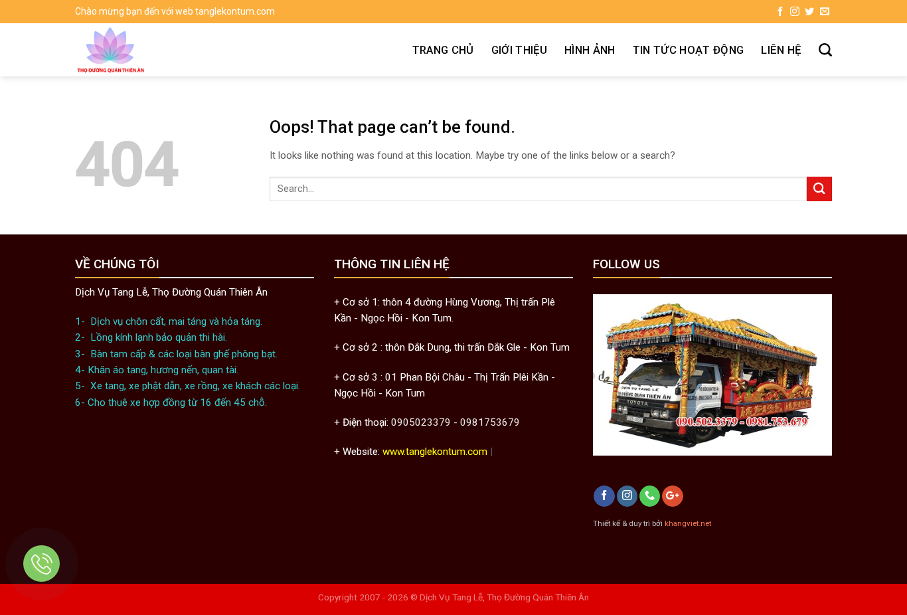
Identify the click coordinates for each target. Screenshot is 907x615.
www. (394, 452)
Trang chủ (443, 49)
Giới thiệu (519, 49)
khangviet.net (688, 523)
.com (476, 452)
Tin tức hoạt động (688, 49)
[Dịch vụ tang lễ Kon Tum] (160, 49)
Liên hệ (781, 49)
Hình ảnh (590, 49)
